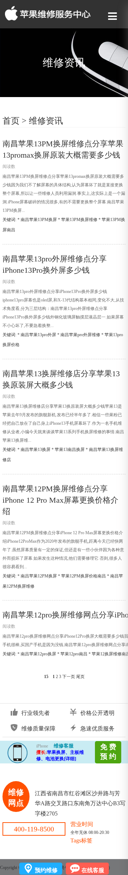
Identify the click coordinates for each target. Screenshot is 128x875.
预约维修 (46, 870)
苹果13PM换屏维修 (79, 219)
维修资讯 (46, 120)
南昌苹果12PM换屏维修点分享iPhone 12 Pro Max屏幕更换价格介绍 (60, 500)
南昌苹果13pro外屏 (38, 334)
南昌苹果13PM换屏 (39, 219)
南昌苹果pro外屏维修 (80, 334)
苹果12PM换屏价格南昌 (83, 576)
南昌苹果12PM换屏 (39, 576)
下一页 (68, 676)
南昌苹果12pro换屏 (38, 653)
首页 (11, 120)
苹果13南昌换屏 (70, 449)
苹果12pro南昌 (73, 653)
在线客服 (92, 870)
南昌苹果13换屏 (35, 449)
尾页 (80, 676)
